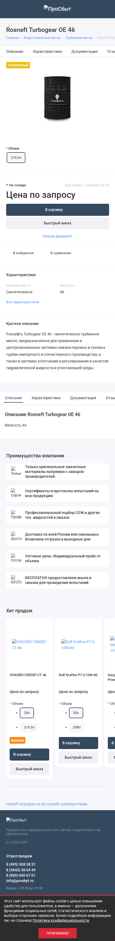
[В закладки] (46, 624)
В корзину (22, 754)
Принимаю (58, 933)
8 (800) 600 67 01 (21, 875)
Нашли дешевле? (57, 236)
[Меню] (9, 9)
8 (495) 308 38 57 (21, 864)
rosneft (53, 804)
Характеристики (47, 51)
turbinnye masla (74, 804)
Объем (13, 148)
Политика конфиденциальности (61, 920)
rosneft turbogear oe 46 (25, 804)
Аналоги (17, 740)
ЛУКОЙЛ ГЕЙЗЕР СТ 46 (28, 675)
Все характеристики (22, 302)
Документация (84, 51)
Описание (14, 51)
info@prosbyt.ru (20, 881)
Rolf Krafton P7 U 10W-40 (78, 675)
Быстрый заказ (57, 223)
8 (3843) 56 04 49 (21, 870)
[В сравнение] (39, 624)
